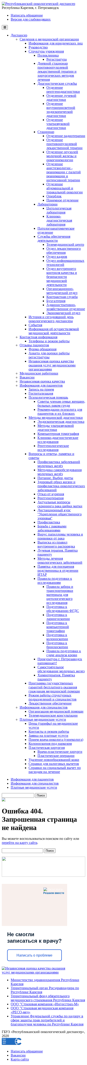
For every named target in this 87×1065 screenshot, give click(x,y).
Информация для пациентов (41, 385)
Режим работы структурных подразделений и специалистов (53, 697)
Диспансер (19, 35)
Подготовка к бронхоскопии (57, 645)
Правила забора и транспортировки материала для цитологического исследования (59, 595)
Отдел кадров (56, 256)
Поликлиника (48, 55)
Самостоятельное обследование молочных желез (61, 669)
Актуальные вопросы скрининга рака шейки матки (59, 504)
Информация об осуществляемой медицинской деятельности (54, 331)
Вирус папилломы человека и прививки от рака (60, 536)
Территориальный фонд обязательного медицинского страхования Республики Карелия (48, 998)
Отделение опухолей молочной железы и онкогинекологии (62, 156)
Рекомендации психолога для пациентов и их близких (59, 411)
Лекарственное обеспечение (50, 703)
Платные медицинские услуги (43, 719)
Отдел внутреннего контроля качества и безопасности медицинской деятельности (61, 277)
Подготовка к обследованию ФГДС (62, 609)
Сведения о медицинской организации (49, 39)
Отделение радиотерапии (65, 136)
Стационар (45, 132)
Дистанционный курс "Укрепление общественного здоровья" (59, 514)
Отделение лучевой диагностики (61, 98)
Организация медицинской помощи (56, 711)
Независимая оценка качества (42, 381)
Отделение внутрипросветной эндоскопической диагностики (60, 110)
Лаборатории (47, 204)
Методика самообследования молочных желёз (59, 472)
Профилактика (48, 522)
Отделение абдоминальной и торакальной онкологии (64, 188)
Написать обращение (27, 15)
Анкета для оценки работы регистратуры (49, 355)
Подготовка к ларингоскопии (58, 617)
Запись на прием (41, 389)
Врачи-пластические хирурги (59, 752)
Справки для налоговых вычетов (54, 764)
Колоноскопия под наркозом (50, 743)
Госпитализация (41, 393)
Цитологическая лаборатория (58, 210)
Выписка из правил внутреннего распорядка (56, 544)
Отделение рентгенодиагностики (63, 89)
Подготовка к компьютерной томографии (57, 627)
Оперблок (54, 196)
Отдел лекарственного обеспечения (63, 250)
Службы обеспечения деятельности (53, 238)
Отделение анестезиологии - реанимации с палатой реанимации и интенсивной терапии (63, 172)
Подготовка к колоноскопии (57, 637)
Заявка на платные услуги (48, 735)
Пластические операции (56, 756)
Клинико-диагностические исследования (57, 440)
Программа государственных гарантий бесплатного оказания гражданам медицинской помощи (54, 687)
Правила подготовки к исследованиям (54, 580)
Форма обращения (42, 349)
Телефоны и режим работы (49, 341)
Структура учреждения (46, 51)
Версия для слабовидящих (31, 19)
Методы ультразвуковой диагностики (55, 428)
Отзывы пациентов (34, 345)
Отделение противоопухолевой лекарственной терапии (64, 144)
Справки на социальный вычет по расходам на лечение (55, 770)
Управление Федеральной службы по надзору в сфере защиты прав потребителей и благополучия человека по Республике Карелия (47, 1020)
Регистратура (56, 59)
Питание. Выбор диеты (55, 478)
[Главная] (38, 4)
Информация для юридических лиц (56, 43)
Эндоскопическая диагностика (60, 421)
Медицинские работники (39, 373)
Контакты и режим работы (49, 731)
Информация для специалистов (44, 707)
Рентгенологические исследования (53, 448)
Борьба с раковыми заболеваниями (51, 528)
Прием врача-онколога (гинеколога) (56, 739)
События (35, 325)
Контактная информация (38, 337)
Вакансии (27, 377)
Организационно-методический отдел (61, 291)
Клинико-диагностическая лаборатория (59, 220)
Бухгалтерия (55, 301)
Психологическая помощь (48, 397)
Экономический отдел (63, 313)
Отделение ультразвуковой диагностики (58, 124)
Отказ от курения (50, 494)
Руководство (38, 47)
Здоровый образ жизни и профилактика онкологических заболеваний (61, 486)
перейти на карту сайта (19, 843)
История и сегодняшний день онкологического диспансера (51, 319)
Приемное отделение (62, 200)
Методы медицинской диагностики (56, 417)
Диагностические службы (57, 83)
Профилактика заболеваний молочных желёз (58, 464)
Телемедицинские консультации (53, 715)
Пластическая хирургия (47, 748)
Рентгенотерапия (50, 498)
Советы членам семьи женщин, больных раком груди (61, 403)
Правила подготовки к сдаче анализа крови (63, 653)
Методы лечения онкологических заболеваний (59, 560)
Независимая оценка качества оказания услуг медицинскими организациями (52, 365)
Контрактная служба (62, 297)
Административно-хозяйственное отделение (65, 307)
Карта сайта (20, 1059)
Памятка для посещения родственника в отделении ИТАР (57, 570)
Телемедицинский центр (65, 244)
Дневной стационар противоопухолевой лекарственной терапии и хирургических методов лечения (57, 71)
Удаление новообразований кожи (54, 760)
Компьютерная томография (58, 434)
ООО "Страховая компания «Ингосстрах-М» (45, 1004)
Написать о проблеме (34, 955)
